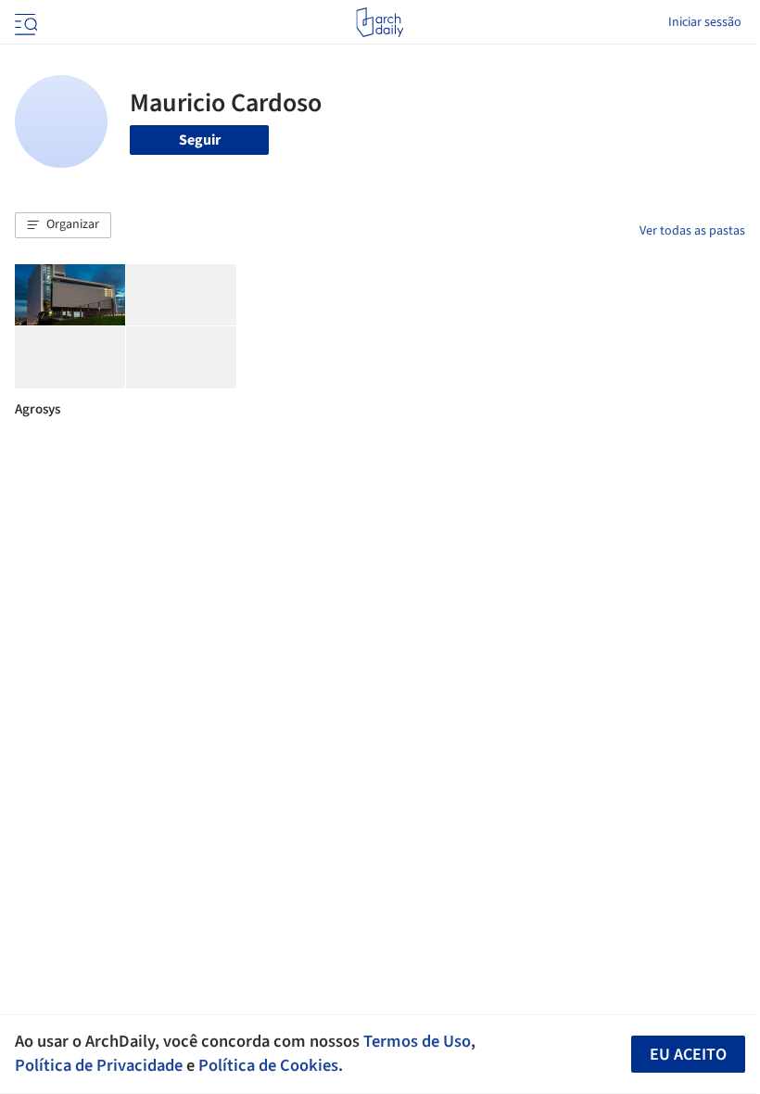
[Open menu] (24, 22)
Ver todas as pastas (692, 230)
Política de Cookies (268, 1065)
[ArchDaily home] (379, 22)
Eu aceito (688, 1054)
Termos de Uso (417, 1041)
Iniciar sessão (704, 22)
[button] (63, 225)
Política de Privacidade (99, 1065)
